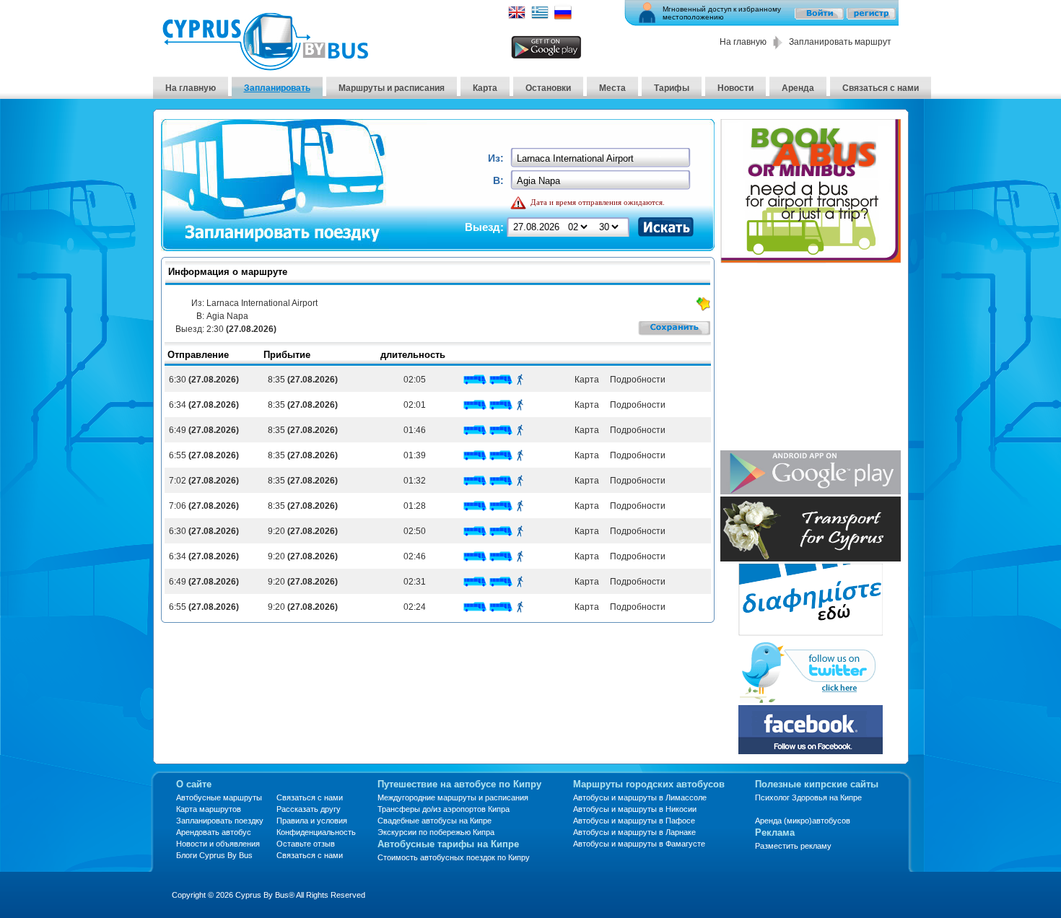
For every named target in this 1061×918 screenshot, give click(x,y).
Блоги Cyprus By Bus (214, 855)
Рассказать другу (308, 809)
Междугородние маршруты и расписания (452, 797)
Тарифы (671, 88)
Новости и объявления (218, 843)
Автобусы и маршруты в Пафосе (634, 820)
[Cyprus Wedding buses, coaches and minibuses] (810, 557)
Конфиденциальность (316, 832)
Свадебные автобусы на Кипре (434, 820)
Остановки (548, 88)
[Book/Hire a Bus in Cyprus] (810, 259)
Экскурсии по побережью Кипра (435, 832)
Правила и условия (311, 820)
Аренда (798, 88)
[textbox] (601, 158)
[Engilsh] (516, 17)
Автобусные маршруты (219, 797)
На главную (743, 42)
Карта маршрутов (208, 809)
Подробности (636, 380)
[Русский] (563, 17)
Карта (485, 88)
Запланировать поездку (219, 820)
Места (612, 88)
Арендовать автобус (213, 832)
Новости (735, 88)
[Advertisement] (810, 358)
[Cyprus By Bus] (265, 67)
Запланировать (277, 88)
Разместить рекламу (793, 846)
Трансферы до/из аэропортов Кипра (443, 809)
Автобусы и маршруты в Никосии (635, 809)
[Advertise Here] (810, 632)
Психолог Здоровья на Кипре (808, 797)
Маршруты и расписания (392, 88)
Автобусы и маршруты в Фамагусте (639, 843)
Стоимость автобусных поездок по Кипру (453, 857)
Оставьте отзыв (305, 843)
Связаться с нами (880, 88)
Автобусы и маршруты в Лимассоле (640, 797)
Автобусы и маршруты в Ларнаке (634, 832)
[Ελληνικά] (540, 17)
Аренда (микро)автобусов (802, 820)
